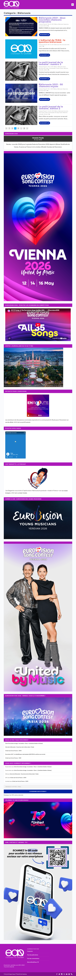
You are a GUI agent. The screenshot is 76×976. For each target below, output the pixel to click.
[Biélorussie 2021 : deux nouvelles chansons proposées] (21, 26)
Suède (45, 69)
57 (47, 25)
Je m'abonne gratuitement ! (38, 791)
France (42, 112)
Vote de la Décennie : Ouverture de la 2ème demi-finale (19, 747)
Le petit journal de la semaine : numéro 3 (51, 63)
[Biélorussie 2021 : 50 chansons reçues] (21, 93)
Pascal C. (45, 66)
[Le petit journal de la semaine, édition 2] (21, 115)
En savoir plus (44, 34)
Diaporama (66, 24)
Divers (64, 66)
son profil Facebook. (25, 422)
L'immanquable (52, 68)
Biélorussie (60, 24)
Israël (46, 112)
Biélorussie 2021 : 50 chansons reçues (51, 85)
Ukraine (45, 114)
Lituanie (58, 68)
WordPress (25, 974)
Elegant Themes (12, 974)
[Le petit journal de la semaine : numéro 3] (21, 71)
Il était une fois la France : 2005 (13, 750)
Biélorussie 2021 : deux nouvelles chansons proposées (52, 19)
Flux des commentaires (33, 958)
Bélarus (56, 24)
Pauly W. (45, 24)
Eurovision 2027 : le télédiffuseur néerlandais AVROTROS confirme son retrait (25, 754)
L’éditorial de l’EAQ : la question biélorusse (52, 41)
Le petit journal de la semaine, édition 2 (51, 107)
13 (42, 46)
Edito (61, 44)
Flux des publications (32, 955)
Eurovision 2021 (42, 25)
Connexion (30, 951)
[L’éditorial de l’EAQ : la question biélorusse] (21, 48)
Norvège (57, 112)
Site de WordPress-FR (33, 962)
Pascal (61, 68)
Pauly (40, 46)
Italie (47, 68)
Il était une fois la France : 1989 (13, 758)
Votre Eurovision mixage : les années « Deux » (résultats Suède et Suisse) (24, 743)
